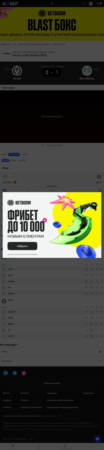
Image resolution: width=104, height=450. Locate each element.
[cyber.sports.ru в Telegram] (6, 373)
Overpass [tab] (22, 160)
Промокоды (88, 393)
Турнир (25, 154)
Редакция (7, 400)
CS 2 (14, 44)
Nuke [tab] (13, 160)
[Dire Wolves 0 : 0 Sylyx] (93, 69)
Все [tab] (3, 249)
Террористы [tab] (32, 249)
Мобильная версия (52, 383)
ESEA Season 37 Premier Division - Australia (34, 44)
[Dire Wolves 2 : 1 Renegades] (94, 69)
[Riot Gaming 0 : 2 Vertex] (9, 69)
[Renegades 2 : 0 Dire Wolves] (98, 70)
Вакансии (25, 393)
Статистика (14, 154)
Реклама (24, 400)
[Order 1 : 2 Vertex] (10, 69)
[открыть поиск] (84, 4)
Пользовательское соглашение (60, 400)
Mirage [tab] (5, 160)
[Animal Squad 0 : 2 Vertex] (5, 69)
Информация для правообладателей (62, 407)
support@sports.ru (50, 416)
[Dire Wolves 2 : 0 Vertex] (7, 70)
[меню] (98, 3)
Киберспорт (5, 44)
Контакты (7, 407)
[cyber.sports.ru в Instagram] (24, 373)
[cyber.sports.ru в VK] (15, 373)
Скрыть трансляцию (54, 145)
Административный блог (31, 407)
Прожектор (52, 393)
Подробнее (67, 429)
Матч (4, 154)
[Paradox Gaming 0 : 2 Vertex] (6, 69)
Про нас (6, 393)
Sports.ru (9, 423)
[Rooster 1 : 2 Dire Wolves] (96, 69)
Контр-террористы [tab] (16, 249)
